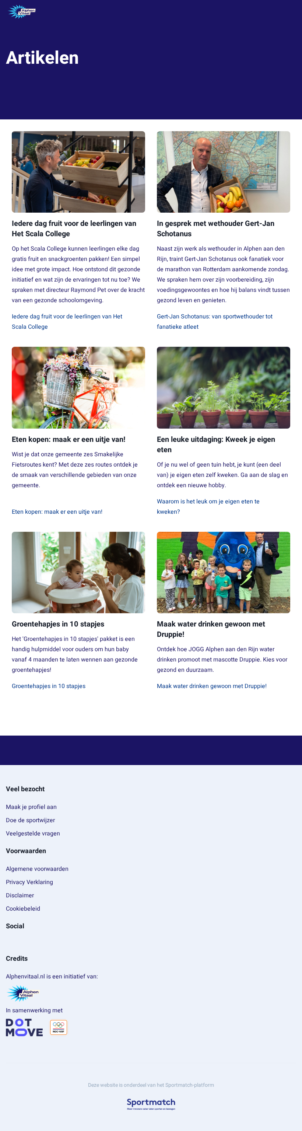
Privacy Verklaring (29, 882)
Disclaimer (20, 895)
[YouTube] (32, 942)
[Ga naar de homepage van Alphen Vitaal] (21, 11)
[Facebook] (9, 942)
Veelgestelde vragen (33, 833)
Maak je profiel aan (31, 807)
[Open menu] (289, 12)
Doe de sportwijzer (30, 820)
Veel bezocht (25, 789)
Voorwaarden (26, 851)
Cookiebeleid (23, 908)
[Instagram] (21, 942)
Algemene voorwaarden (37, 869)
